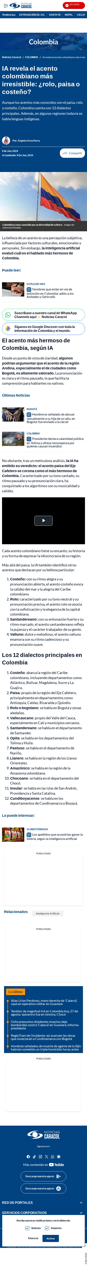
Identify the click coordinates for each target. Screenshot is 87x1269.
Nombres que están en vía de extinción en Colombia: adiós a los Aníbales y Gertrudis (50, 293)
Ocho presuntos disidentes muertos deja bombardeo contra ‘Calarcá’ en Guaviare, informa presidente (45, 1025)
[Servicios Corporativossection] (81, 1213)
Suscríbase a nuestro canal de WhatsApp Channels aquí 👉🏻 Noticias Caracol (45, 315)
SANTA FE (55, 14)
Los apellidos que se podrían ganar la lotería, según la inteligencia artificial (55, 836)
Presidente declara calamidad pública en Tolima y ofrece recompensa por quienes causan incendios (55, 442)
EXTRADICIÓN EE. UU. (32, 14)
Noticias (36, 1228)
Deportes (56, 1228)
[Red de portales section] (81, 1202)
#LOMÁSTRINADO (37, 829)
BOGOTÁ (32, 409)
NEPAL (69, 14)
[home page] (43, 1135)
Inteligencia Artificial (47, 913)
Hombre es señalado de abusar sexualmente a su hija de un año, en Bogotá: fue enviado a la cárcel (51, 418)
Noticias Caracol (11, 57)
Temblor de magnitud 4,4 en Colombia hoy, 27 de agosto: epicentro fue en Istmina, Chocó (44, 1012)
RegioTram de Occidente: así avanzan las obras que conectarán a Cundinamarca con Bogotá (43, 1037)
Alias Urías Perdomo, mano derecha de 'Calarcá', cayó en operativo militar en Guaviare (44, 1002)
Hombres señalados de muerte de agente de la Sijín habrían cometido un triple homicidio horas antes (46, 1047)
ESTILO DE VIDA (36, 284)
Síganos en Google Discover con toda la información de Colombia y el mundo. (44, 328)
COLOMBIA (31, 57)
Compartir (72, 153)
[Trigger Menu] (5, 5)
